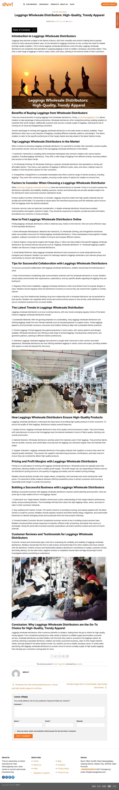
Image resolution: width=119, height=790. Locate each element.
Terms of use (63, 772)
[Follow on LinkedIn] (13, 777)
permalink (79, 664)
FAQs (36, 769)
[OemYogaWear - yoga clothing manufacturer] (11, 4)
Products (55, 4)
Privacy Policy (63, 769)
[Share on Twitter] (55, 656)
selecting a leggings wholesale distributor (33, 187)
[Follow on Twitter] (9, 777)
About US (64, 4)
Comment (18, 704)
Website (80, 721)
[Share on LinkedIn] (67, 656)
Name (17, 721)
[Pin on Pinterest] (63, 656)
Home (36, 761)
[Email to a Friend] (59, 656)
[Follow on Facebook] (3, 777)
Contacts (61, 765)
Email (48, 721)
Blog (72, 4)
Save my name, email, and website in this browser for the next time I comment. (46, 731)
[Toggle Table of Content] (33, 30)
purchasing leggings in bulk (88, 117)
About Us (37, 765)
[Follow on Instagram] (6, 777)
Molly (70, 21)
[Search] (24, 4)
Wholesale (43, 4)
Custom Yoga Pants (59, 12)
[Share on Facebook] (52, 656)
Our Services (31, 4)
